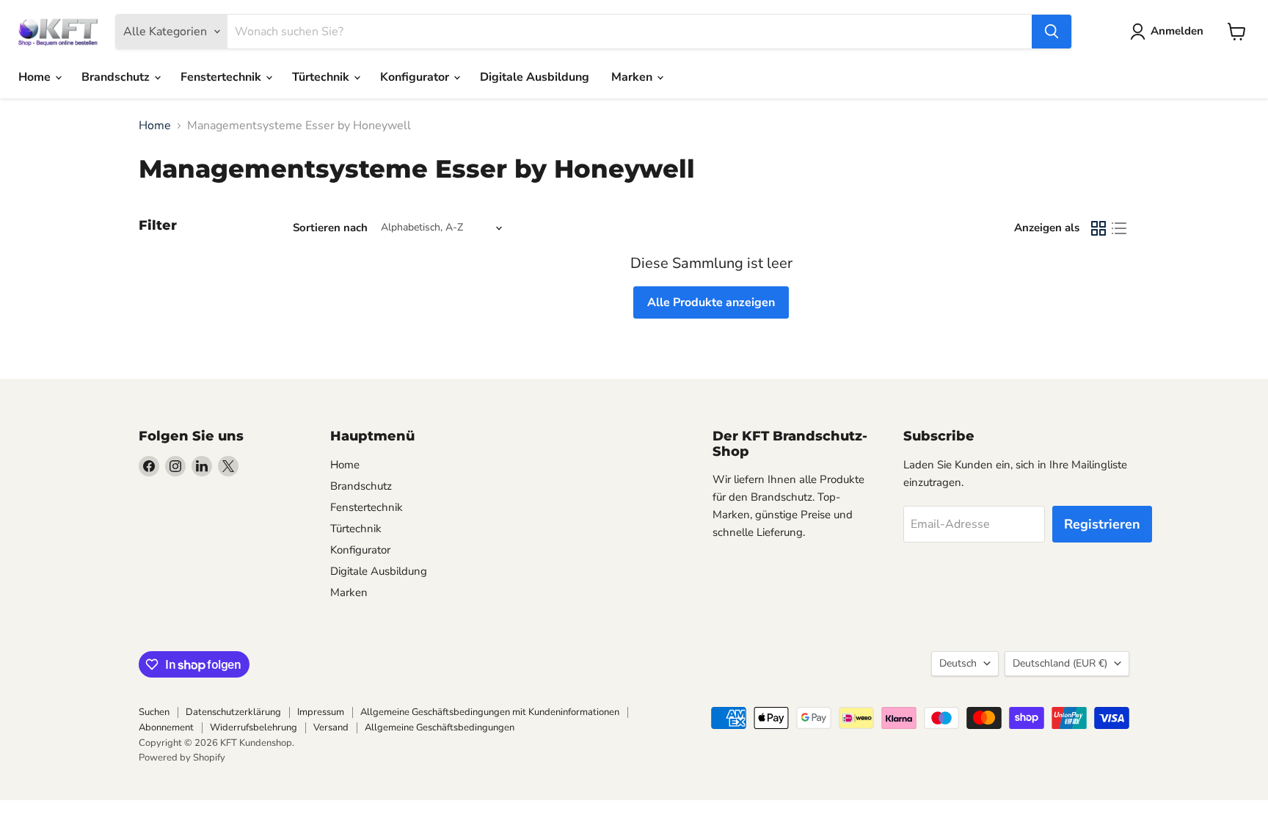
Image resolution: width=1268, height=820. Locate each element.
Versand (331, 727)
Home (36, 77)
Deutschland (1060, 663)
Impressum (320, 712)
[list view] (1119, 228)
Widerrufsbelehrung (253, 727)
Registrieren (1102, 524)
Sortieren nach (330, 228)
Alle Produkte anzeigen (711, 302)
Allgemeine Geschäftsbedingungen (439, 727)
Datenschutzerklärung (233, 712)
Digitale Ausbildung (534, 77)
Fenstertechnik (222, 77)
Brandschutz (117, 77)
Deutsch (958, 663)
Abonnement (166, 727)
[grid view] (1098, 228)
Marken (633, 77)
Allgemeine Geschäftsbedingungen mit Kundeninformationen (489, 712)
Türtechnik (322, 77)
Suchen (154, 712)
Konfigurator (416, 77)
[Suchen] (1051, 31)
